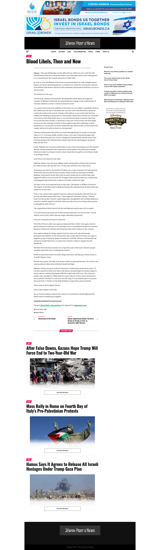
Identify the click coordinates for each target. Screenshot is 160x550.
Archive (90, 52)
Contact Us (105, 52)
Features (53, 52)
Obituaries (62, 52)
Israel (69, 52)
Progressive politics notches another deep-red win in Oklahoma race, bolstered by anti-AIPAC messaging (118, 93)
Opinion (97, 52)
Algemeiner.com (80, 305)
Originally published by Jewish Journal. (48, 301)
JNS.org (36, 73)
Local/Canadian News (80, 52)
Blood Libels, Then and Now (51, 305)
